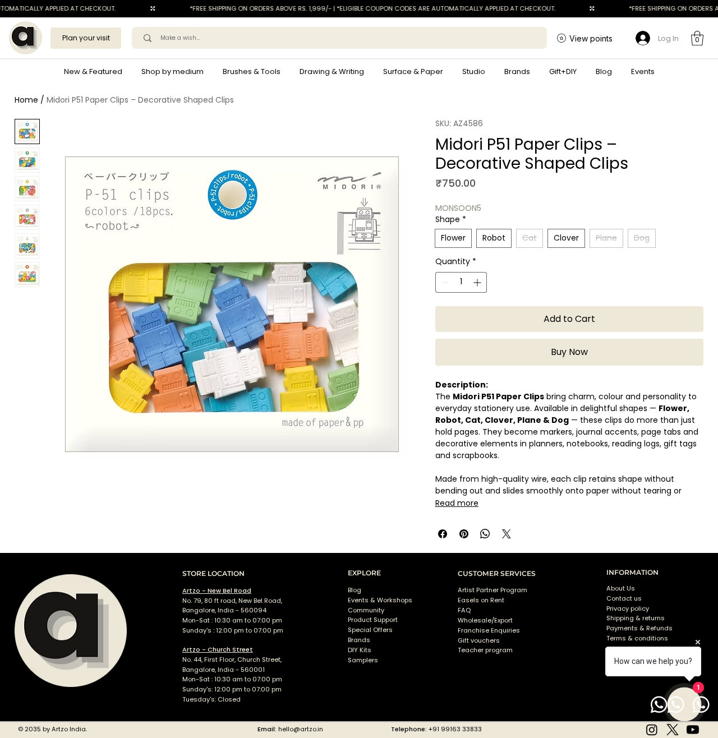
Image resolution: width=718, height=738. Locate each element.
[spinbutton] (461, 282)
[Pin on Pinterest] (464, 534)
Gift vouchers (479, 640)
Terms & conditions (638, 638)
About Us (620, 588)
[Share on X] (506, 534)
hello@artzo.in (300, 729)
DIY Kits (359, 649)
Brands (359, 639)
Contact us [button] (624, 598)
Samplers (363, 660)
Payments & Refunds (639, 628)
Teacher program (485, 649)
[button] (172, 72)
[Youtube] (692, 729)
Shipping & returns (635, 618)
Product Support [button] (373, 619)
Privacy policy (627, 608)
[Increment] (478, 282)
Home (26, 99)
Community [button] (366, 610)
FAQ (464, 610)
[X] (672, 729)
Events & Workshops (380, 600)
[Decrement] (444, 282)
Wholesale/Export (485, 620)
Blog (354, 589)
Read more (456, 503)
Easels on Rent (481, 600)
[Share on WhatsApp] (485, 534)
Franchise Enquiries (489, 630)
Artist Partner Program (492, 589)
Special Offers (370, 629)
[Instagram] (652, 729)
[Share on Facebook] (442, 534)
